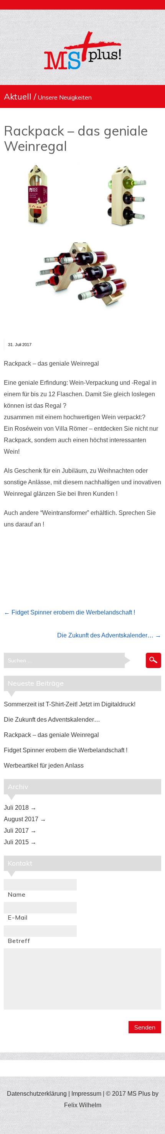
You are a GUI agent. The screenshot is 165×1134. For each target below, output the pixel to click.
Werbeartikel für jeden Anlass (44, 765)
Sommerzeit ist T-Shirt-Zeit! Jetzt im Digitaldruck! (69, 704)
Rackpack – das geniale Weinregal (76, 138)
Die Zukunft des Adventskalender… (105, 635)
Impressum (86, 1093)
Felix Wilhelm (82, 1105)
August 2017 (21, 819)
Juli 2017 (16, 830)
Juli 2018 (16, 807)
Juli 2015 (16, 842)
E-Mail (18, 917)
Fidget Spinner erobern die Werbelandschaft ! (73, 612)
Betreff (19, 940)
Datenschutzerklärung (37, 1093)
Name (17, 894)
